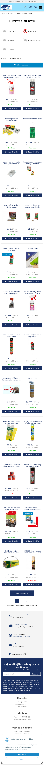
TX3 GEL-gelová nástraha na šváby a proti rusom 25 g (32, 423)
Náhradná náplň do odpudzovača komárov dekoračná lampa (32, 509)
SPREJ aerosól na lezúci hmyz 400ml (11, 336)
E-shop (10, 13)
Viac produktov (22, 593)
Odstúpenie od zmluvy (22, 734)
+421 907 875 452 (30, 2)
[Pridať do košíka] (11, 108)
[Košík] (36, 7)
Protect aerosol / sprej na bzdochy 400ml (32, 465)
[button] (26, 7)
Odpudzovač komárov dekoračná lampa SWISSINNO (11, 509)
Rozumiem (22, 754)
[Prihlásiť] (30, 7)
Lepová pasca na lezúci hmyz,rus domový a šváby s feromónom (11, 163)
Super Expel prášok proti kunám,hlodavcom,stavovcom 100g (11, 380)
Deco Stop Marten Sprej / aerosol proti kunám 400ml (32, 77)
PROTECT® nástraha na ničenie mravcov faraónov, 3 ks (11, 207)
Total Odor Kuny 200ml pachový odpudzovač (32, 292)
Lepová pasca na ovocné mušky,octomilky (32, 163)
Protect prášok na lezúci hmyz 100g (11, 249)
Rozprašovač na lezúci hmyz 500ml (32, 336)
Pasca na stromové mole (32, 119)
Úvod (3, 13)
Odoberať (35, 674)
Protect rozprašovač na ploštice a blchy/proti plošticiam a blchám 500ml (11, 293)
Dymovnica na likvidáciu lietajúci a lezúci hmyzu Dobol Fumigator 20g (11, 466)
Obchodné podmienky (22, 731)
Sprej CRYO (32, 378)
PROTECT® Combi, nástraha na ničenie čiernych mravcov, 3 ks (32, 207)
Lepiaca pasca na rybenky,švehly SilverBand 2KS (11, 120)
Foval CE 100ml (32, 248)
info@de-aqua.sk (14, 2)
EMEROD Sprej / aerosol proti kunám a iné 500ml (32, 552)
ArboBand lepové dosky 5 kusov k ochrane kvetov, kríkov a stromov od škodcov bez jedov (11, 423)
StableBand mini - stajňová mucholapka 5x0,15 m (11, 553)
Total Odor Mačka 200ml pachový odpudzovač (11, 76)
